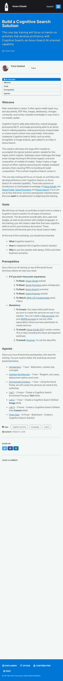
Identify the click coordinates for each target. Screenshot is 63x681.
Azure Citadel (18, 6)
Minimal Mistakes (34, 676)
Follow (33, 68)
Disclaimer (10, 666)
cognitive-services (19, 427)
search (46, 427)
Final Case (14, 414)
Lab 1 (11, 392)
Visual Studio (50, 186)
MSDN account (28, 319)
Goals (6, 86)
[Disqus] (31, 510)
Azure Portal (8, 189)
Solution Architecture (19, 374)
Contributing (43, 666)
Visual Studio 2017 (35, 329)
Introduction (15, 367)
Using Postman (33, 293)
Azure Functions (23, 189)
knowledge (35, 427)
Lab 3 (12, 407)
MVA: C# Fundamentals (38, 297)
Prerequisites (9, 90)
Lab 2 (12, 399)
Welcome (7, 82)
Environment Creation (19, 381)
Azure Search (42, 189)
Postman (30, 340)
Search (50, 6)
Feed (8, 671)
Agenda (7, 93)
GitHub (26, 666)
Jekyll (25, 676)
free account (48, 315)
